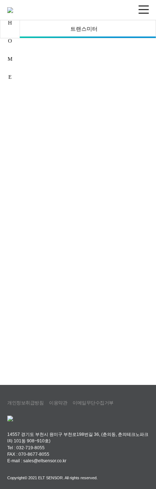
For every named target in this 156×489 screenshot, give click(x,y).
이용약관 (58, 403)
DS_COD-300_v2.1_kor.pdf (41, 258)
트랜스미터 (84, 29)
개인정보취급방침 (25, 403)
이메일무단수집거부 (93, 403)
